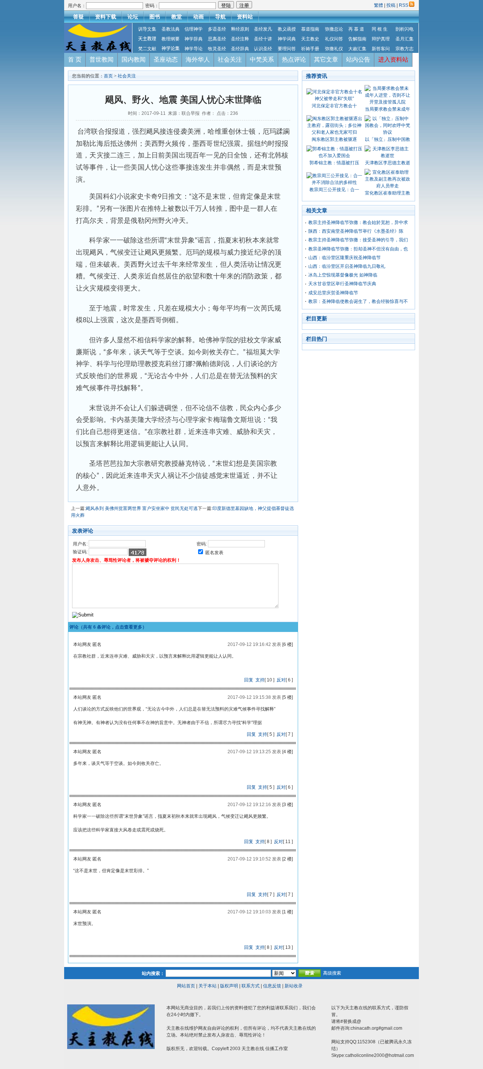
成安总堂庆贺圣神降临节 (333, 292)
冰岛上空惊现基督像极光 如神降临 (342, 275)
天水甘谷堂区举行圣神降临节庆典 (342, 283)
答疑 (78, 17)
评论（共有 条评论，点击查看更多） (108, 627)
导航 (220, 17)
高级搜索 (332, 973)
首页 (108, 76)
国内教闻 (134, 59)
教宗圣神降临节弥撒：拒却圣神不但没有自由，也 (358, 249)
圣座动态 (166, 59)
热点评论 (294, 59)
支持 (260, 680)
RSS (403, 5)
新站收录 (294, 986)
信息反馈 (272, 986)
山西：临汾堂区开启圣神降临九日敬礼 (346, 266)
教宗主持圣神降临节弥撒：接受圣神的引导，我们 (358, 240)
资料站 (245, 17)
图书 (154, 17)
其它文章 (326, 59)
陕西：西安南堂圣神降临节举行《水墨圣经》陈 (355, 231)
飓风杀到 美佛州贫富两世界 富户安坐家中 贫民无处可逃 (142, 508)
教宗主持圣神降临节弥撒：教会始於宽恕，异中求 (358, 222)
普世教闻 (101, 59)
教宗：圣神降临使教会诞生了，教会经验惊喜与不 (358, 301)
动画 (198, 17)
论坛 (133, 17)
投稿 (390, 5)
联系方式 (251, 986)
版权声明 (229, 986)
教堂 (176, 17)
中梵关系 (262, 59)
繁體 (379, 5)
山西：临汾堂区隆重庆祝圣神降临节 (344, 257)
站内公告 (358, 59)
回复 (248, 680)
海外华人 (198, 59)
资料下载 (105, 17)
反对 (281, 680)
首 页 (75, 59)
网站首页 (186, 986)
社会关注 (230, 59)
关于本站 (207, 986)
